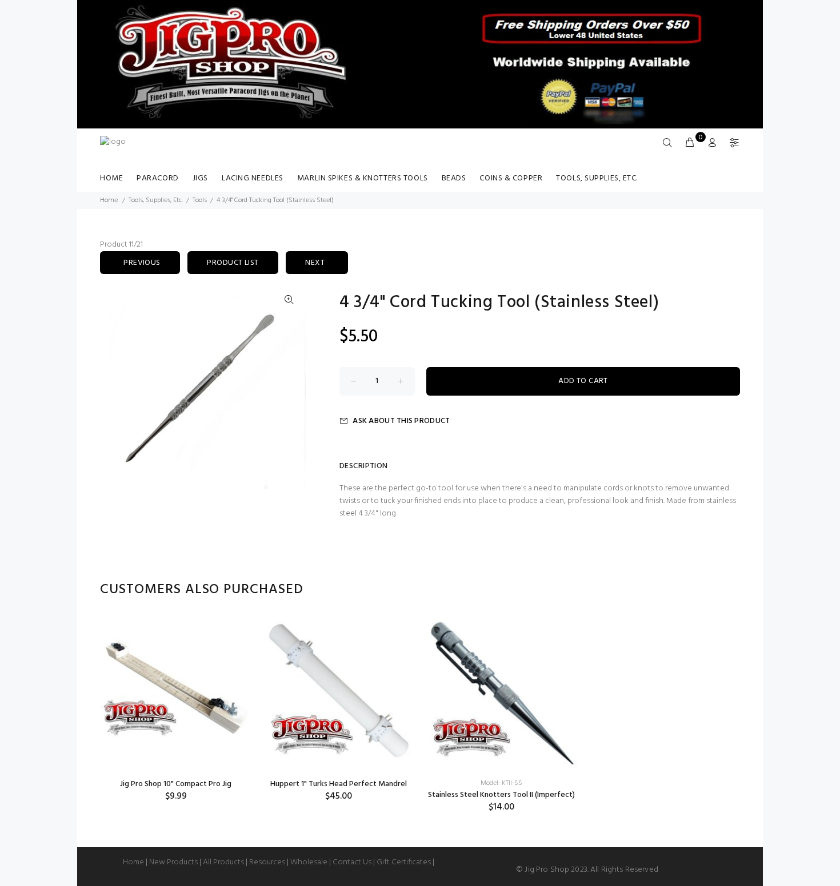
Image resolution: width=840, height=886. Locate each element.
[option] (175, 709)
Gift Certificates (404, 862)
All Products (223, 862)
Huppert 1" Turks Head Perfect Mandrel (338, 784)
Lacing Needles (252, 178)
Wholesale (308, 862)
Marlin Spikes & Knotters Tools (362, 178)
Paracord (157, 178)
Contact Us (352, 862)
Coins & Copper (510, 178)
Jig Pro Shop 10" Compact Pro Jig (175, 784)
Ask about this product (401, 421)
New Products (173, 862)
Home (111, 178)
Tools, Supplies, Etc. (597, 178)
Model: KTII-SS (501, 783)
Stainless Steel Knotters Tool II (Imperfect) (501, 795)
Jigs (200, 178)
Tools (200, 200)
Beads (454, 178)
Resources (267, 862)
